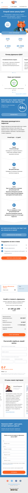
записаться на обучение (14, 234)
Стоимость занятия (5, 351)
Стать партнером (14, 32)
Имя (3, 440)
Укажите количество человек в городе (8, 346)
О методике (13, 6)
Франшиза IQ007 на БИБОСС (21, 93)
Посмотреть (14, 114)
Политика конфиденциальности (14, 484)
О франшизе (4, 6)
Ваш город (5, 457)
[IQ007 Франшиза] (14, 2)
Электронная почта (6, 452)
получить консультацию (14, 258)
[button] (12, 72)
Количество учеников (18, 359)
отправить (14, 472)
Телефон (4, 446)
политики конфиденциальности (8, 464)
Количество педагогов (5, 359)
